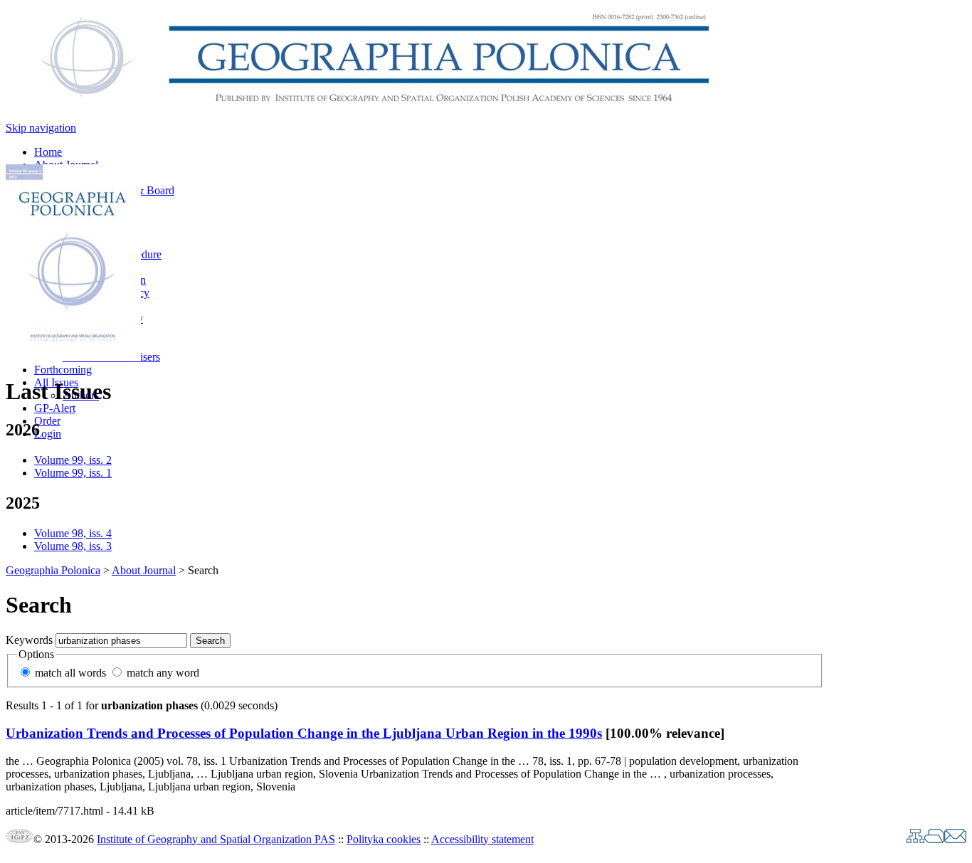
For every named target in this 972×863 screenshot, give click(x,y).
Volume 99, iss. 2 (73, 460)
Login (47, 434)
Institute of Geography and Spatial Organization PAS (216, 839)
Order (47, 421)
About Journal (144, 570)
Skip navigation (41, 128)
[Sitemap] (915, 839)
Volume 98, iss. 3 (73, 546)
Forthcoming (63, 370)
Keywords (29, 640)
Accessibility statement (482, 839)
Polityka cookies (384, 839)
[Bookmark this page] (934, 839)
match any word (163, 673)
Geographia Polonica (53, 570)
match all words (70, 673)
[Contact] (955, 839)
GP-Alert (54, 408)
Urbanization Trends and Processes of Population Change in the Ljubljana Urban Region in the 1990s (304, 733)
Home (48, 152)
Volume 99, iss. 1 (73, 473)
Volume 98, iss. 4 (73, 533)
